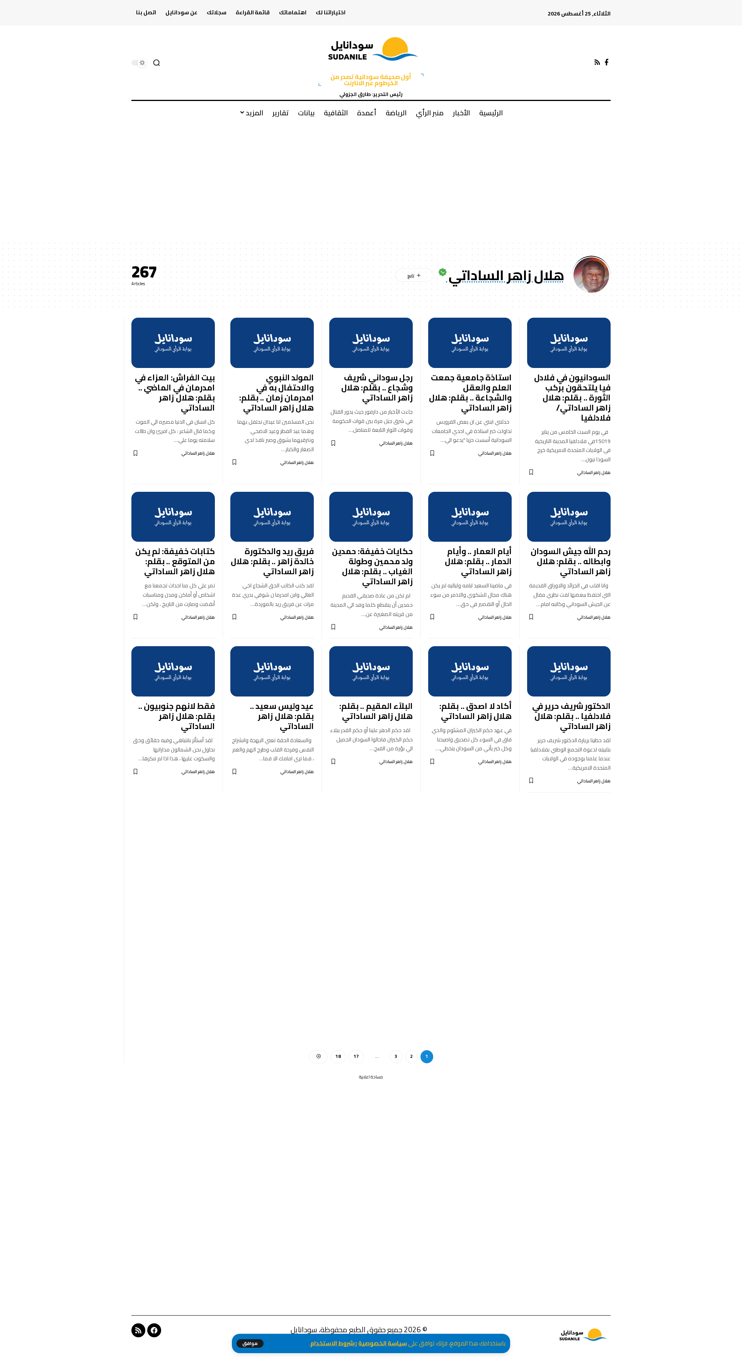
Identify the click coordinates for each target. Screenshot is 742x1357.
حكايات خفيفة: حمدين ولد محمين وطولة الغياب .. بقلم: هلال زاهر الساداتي (372, 566)
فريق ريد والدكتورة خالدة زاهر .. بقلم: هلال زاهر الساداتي (272, 561)
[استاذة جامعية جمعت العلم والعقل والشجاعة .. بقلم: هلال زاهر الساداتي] (470, 343)
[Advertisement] (371, 182)
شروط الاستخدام (332, 1343)
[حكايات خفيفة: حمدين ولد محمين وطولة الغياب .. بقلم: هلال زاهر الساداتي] (371, 517)
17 (356, 1056)
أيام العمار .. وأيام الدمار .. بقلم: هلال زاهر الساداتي (478, 561)
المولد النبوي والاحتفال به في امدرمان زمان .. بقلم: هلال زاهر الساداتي (276, 392)
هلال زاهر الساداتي (594, 472)
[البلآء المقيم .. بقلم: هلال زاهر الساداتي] (371, 671)
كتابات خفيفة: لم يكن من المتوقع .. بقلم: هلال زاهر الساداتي (175, 561)
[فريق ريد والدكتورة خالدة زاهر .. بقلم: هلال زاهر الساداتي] (272, 517)
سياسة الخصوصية (382, 1343)
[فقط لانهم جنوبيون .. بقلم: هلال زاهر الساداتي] (173, 671)
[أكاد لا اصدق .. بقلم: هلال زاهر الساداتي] (470, 671)
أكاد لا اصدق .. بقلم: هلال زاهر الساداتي (475, 711)
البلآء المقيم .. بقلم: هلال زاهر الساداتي (376, 711)
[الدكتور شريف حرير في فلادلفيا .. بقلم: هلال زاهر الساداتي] (569, 671)
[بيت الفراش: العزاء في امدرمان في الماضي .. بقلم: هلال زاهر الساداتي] (173, 343)
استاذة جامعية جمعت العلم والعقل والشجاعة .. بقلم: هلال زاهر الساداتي (470, 392)
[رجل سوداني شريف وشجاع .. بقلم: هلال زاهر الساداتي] (371, 343)
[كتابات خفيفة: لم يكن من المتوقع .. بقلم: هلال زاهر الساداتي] (173, 517)
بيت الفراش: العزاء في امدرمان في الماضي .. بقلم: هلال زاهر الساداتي (175, 392)
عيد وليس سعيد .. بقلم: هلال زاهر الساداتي (282, 716)
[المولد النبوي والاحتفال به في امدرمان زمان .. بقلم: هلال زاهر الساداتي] (272, 343)
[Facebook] (606, 62)
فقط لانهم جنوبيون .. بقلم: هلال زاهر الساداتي (176, 716)
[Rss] (597, 62)
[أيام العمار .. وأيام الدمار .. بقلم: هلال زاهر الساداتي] (470, 517)
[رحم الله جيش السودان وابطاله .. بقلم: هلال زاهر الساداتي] (569, 517)
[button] (250, 1343)
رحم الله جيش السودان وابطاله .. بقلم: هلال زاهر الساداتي (571, 561)
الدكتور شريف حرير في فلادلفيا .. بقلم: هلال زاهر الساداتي (571, 716)
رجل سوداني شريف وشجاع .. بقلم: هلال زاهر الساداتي (377, 387)
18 (338, 1056)
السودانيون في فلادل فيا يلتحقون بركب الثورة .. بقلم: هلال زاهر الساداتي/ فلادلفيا (572, 397)
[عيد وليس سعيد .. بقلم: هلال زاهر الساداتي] (272, 671)
